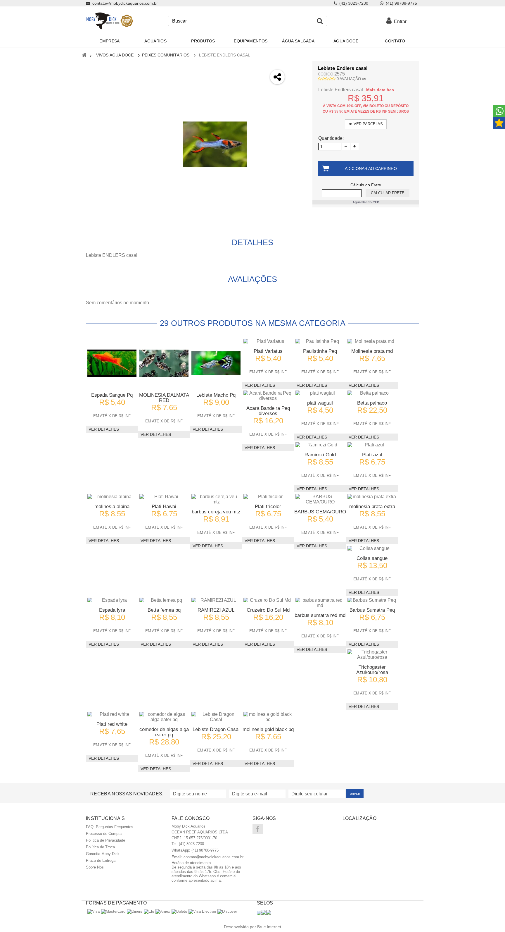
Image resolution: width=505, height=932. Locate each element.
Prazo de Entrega (100, 860)
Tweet (298, 67)
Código (325, 74)
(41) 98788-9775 (401, 3)
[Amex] (162, 911)
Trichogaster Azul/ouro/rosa (372, 669)
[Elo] (149, 911)
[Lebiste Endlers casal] (215, 144)
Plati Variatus (268, 351)
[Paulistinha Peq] (320, 341)
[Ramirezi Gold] (320, 445)
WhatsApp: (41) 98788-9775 (195, 850)
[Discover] (227, 911)
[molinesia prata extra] (372, 497)
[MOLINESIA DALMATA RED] (164, 363)
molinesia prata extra (372, 506)
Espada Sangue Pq (112, 395)
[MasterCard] (113, 911)
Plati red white (111, 724)
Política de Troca (100, 847)
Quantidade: (331, 138)
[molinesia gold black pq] (268, 717)
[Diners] (134, 911)
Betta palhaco (372, 403)
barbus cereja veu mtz (216, 512)
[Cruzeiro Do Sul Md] (268, 600)
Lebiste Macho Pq (216, 395)
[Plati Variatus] (268, 341)
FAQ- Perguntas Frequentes (109, 827)
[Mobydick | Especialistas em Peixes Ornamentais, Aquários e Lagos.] (109, 21)
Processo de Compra (104, 833)
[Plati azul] (372, 445)
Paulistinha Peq (320, 351)
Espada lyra (112, 610)
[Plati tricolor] (268, 497)
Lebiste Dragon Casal (216, 729)
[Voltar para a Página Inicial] (84, 55)
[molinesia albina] (112, 497)
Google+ (298, 98)
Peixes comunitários (165, 55)
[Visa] (93, 911)
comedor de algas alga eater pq (164, 732)
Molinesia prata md (372, 351)
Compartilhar (298, 83)
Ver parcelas (367, 124)
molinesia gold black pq (268, 729)
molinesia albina (111, 506)
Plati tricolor (268, 506)
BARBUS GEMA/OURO (320, 512)
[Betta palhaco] (372, 393)
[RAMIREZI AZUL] (216, 600)
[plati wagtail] (320, 393)
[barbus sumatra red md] (320, 603)
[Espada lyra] (112, 600)
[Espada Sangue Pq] (112, 363)
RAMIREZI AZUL (216, 610)
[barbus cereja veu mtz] (216, 499)
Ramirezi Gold (320, 455)
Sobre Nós (95, 867)
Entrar (399, 21)
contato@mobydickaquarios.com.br (213, 857)
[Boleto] (179, 911)
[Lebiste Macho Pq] (216, 363)
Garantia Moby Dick (103, 854)
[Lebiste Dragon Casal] (216, 717)
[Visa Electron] (202, 911)
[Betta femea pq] (164, 600)
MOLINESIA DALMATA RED (164, 397)
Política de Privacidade (105, 840)
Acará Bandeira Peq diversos (268, 410)
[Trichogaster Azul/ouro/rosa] (372, 654)
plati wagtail (320, 403)
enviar (355, 793)
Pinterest (298, 114)
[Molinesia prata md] (372, 341)
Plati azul (372, 455)
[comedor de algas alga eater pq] (164, 717)
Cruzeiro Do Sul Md (268, 610)
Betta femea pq (164, 610)
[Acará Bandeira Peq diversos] (268, 396)
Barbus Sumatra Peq (372, 610)
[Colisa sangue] (372, 548)
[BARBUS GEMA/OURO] (320, 499)
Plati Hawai (164, 506)
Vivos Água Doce (115, 55)
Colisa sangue (372, 558)
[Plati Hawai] (164, 497)
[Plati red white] (112, 714)
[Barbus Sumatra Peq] (372, 600)
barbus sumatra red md (320, 615)
